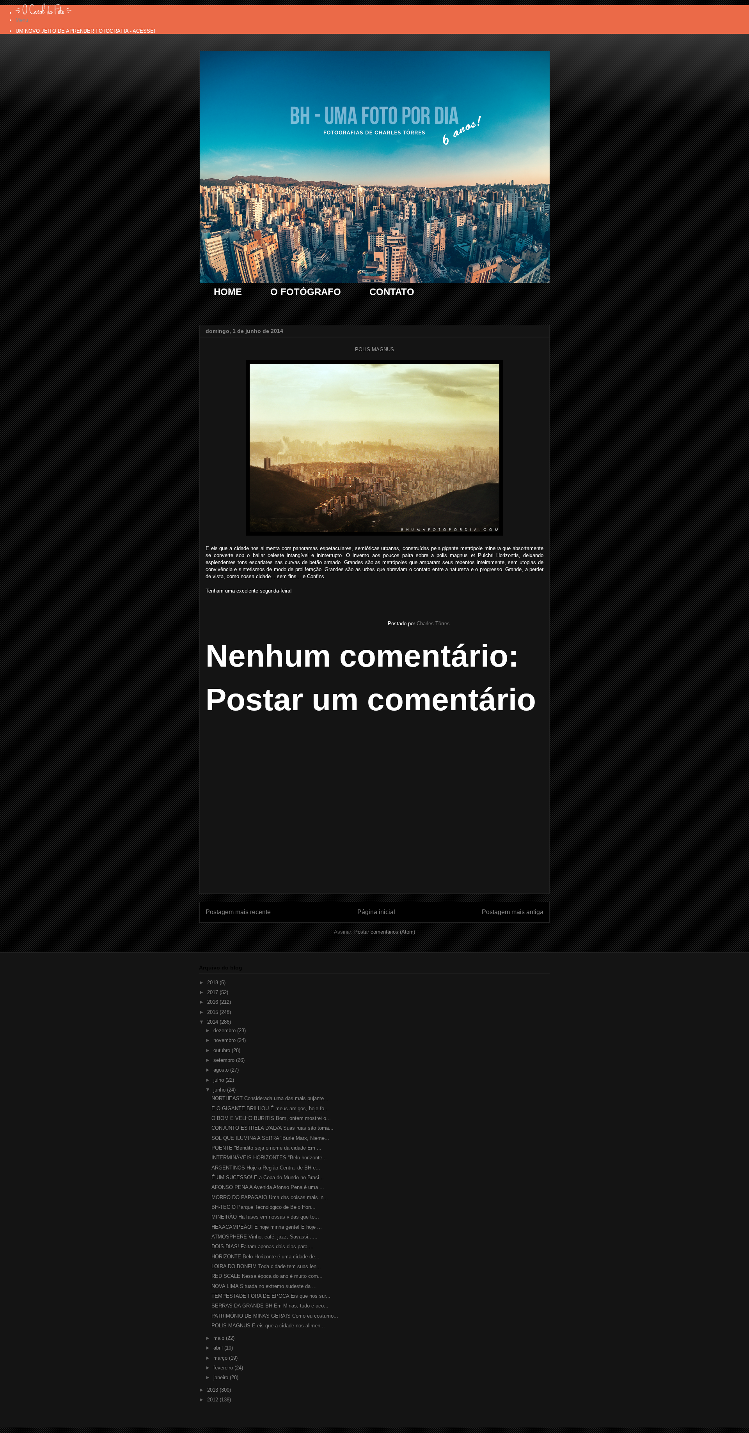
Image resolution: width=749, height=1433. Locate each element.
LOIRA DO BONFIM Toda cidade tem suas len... (266, 1266)
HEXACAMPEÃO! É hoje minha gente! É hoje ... (266, 1227)
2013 (213, 1390)
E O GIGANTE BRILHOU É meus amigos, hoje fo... (270, 1108)
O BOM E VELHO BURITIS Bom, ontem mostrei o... (271, 1118)
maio (219, 1338)
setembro (224, 1060)
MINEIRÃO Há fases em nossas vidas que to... (265, 1217)
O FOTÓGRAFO (305, 292)
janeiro (221, 1377)
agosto (221, 1070)
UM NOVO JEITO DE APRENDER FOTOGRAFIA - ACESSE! (85, 31)
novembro (225, 1040)
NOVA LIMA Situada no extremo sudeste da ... (264, 1286)
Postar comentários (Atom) (384, 932)
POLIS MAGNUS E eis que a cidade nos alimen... (268, 1326)
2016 (213, 1002)
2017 (213, 992)
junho (220, 1090)
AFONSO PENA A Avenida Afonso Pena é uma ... (267, 1187)
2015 (213, 1012)
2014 (213, 1022)
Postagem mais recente (238, 912)
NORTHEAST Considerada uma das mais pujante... (269, 1098)
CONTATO (391, 292)
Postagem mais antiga (512, 912)
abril (218, 1348)
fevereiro (223, 1368)
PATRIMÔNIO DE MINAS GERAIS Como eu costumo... (274, 1316)
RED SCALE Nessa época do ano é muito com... (267, 1276)
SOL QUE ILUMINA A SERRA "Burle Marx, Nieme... (270, 1138)
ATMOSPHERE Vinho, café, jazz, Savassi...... (264, 1237)
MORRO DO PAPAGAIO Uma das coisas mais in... (269, 1197)
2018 (213, 982)
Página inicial (376, 912)
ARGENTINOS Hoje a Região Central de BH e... (265, 1168)
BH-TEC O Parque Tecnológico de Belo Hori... (263, 1207)
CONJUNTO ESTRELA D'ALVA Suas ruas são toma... (272, 1128)
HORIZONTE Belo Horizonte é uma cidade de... (265, 1257)
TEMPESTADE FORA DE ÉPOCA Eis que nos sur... (270, 1296)
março (221, 1358)
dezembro (225, 1030)
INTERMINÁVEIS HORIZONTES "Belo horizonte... (269, 1158)
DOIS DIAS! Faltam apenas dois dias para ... (262, 1246)
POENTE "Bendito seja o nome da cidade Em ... (266, 1148)
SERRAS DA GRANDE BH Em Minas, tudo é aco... (269, 1306)
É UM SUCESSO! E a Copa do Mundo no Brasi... (267, 1177)
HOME (228, 292)
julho (219, 1080)
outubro (222, 1050)
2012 (213, 1400)
